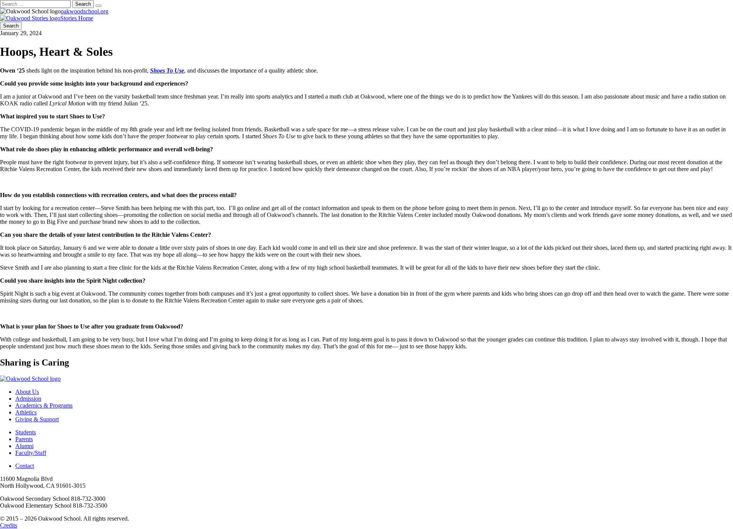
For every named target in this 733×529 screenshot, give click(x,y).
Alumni (24, 446)
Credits (8, 525)
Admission (28, 398)
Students (25, 432)
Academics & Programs (44, 405)
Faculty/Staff (30, 453)
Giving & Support (37, 419)
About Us (27, 391)
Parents (24, 439)
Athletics (26, 412)
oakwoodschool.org (84, 11)
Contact (24, 466)
